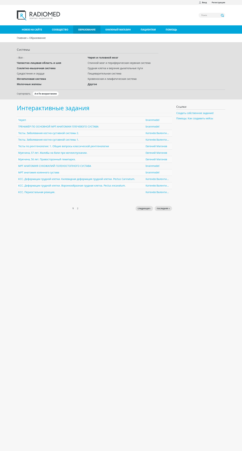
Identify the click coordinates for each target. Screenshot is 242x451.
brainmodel (152, 120)
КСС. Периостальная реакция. (36, 192)
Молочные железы (29, 84)
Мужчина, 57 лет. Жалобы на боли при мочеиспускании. (52, 152)
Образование (86, 29)
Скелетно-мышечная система (36, 68)
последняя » (163, 208)
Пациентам (148, 29)
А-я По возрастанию (46, 93)
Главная (22, 38)
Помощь (171, 29)
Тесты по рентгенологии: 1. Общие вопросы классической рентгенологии (63, 146)
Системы (23, 50)
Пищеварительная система (104, 73)
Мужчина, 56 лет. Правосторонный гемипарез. (47, 159)
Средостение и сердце (30, 73)
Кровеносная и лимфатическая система (112, 78)
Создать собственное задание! (195, 113)
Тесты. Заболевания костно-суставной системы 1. (48, 139)
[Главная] (38, 15)
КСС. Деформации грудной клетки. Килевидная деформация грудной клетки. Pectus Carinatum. (76, 179)
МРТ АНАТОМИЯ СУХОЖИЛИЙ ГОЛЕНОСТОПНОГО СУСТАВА (54, 166)
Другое (92, 84)
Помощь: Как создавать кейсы (194, 118)
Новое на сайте (32, 29)
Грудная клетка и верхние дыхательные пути (115, 68)
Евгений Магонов (156, 146)
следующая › (144, 208)
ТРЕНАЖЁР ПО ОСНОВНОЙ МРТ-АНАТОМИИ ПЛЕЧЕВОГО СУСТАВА (58, 126)
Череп (22, 120)
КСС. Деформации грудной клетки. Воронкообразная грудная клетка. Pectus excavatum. (72, 185)
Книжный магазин (118, 29)
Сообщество (60, 29)
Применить (222, 15)
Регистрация (218, 2)
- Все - (20, 57)
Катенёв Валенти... (157, 133)
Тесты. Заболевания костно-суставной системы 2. (48, 133)
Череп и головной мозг (103, 57)
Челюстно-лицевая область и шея (39, 63)
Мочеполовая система (31, 78)
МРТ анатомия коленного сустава (38, 172)
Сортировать (23, 93)
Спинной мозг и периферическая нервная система (119, 63)
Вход (204, 2)
